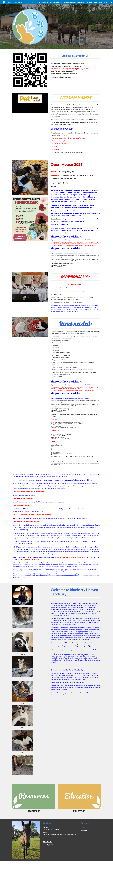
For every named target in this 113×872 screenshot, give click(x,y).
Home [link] (38, 2)
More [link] (105, 2)
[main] (75, 55)
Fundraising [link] (81, 2)
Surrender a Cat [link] (47, 2)
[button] (111, 2)
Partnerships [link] (98, 2)
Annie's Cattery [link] (58, 2)
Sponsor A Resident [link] (69, 2)
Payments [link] (89, 2)
